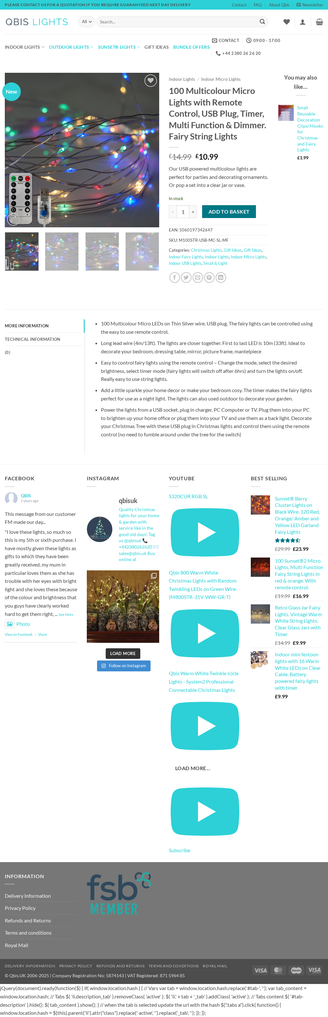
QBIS (26, 495)
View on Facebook (19, 634)
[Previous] (16, 150)
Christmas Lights (206, 250)
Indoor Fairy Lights (186, 256)
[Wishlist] (286, 22)
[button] (310, 5)
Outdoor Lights (69, 47)
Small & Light (215, 263)
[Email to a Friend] (198, 277)
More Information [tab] (27, 325)
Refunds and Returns (28, 920)
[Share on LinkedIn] (221, 277)
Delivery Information (28, 896)
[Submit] (262, 21)
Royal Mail (16, 945)
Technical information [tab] (32, 339)
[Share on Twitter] (186, 277)
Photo (23, 624)
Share (42, 634)
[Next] (148, 150)
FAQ (258, 4)
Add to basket (229, 211)
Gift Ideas (156, 47)
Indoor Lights (22, 47)
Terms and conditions (28, 932)
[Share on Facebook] (174, 277)
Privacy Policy (20, 908)
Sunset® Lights (117, 47)
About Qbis (279, 4)
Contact (239, 4)
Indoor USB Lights (185, 263)
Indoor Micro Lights (221, 79)
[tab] (45, 352)
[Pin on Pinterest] (209, 277)
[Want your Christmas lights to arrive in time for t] (123, 606)
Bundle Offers (191, 47)
